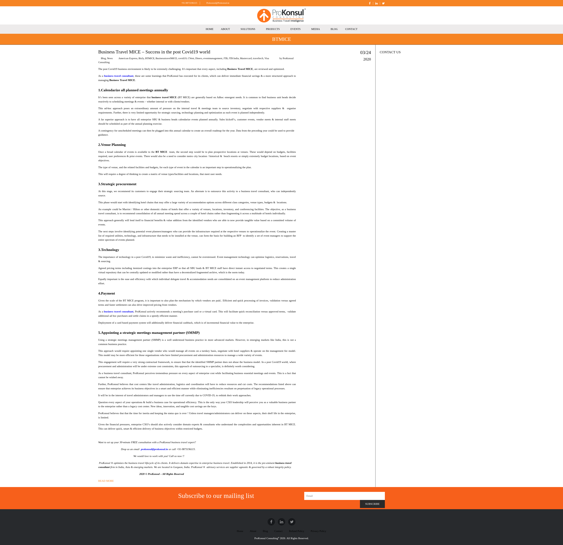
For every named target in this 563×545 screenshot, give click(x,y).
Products (273, 29)
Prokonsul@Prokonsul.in (217, 3)
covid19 (182, 58)
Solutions (248, 29)
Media (315, 29)
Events (295, 29)
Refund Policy (296, 531)
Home (209, 29)
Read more (106, 480)
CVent (191, 58)
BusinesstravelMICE (166, 58)
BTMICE (149, 58)
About (225, 29)
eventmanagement (212, 58)
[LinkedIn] (375, 3)
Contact (351, 29)
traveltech (258, 58)
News (110, 58)
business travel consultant (118, 311)
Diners (198, 58)
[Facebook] (368, 3)
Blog (334, 29)
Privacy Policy (318, 531)
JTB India (234, 58)
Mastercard (246, 58)
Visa (266, 58)
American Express (127, 58)
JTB (225, 58)
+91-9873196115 (189, 3)
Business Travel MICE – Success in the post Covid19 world (154, 51)
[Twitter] (382, 3)
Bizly (141, 58)
